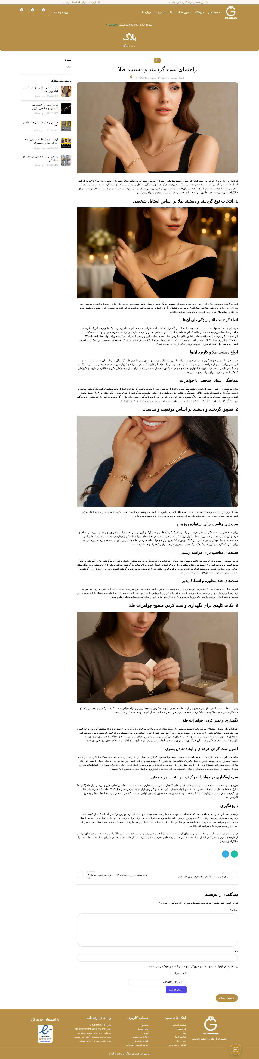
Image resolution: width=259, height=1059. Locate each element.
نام (236, 951)
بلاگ (125, 45)
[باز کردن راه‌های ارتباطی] (235, 1049)
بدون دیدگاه (39, 96)
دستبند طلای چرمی (165, 728)
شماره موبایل (179, 973)
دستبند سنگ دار (230, 392)
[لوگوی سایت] (231, 12)
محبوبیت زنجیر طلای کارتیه (187, 344)
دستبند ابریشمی (95, 532)
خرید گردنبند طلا (229, 328)
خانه (133, 45)
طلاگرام (115, 833)
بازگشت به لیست (157, 874)
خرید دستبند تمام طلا (198, 785)
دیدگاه (234, 910)
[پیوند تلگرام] (225, 854)
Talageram (163, 77)
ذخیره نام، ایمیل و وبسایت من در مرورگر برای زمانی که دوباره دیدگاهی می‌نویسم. (191, 966)
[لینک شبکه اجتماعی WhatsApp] (234, 854)
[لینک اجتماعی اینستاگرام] (215, 1044)
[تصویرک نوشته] (66, 92)
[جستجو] (73, 12)
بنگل (195, 761)
